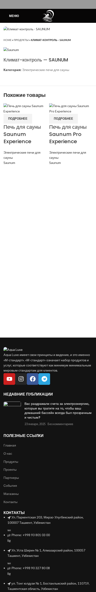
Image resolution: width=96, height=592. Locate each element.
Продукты (21, 39)
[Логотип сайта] (48, 15)
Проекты (10, 469)
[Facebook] (32, 379)
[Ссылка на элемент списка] (48, 529)
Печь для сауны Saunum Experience (22, 134)
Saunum (9, 163)
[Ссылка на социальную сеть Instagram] (48, 4)
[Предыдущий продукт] (81, 40)
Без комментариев (60, 424)
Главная (9, 445)
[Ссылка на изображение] (13, 349)
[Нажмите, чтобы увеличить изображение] (11, 23)
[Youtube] (9, 379)
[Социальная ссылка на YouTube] (53, 4)
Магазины (11, 494)
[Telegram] (44, 379)
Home (7, 39)
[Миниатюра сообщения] (12, 414)
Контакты (10, 502)
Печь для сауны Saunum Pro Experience (68, 134)
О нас (7, 453)
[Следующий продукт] (90, 40)
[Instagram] (21, 379)
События (10, 485)
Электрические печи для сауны (45, 70)
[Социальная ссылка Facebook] (42, 4)
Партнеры (11, 478)
